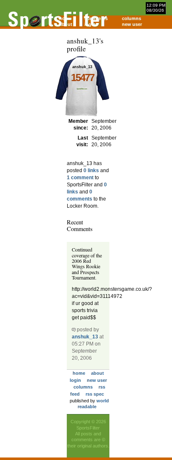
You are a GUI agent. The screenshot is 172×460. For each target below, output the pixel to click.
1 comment (80, 177)
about (97, 373)
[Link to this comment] (74, 330)
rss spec (95, 393)
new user (132, 24)
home (79, 373)
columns (131, 18)
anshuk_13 (85, 337)
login (75, 380)
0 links (91, 170)
